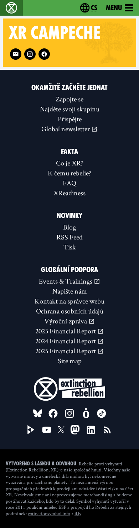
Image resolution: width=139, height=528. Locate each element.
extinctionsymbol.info (49, 513)
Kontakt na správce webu (69, 301)
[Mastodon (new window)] (75, 429)
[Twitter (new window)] (61, 429)
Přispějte (70, 118)
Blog (69, 227)
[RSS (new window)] (107, 430)
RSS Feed (69, 237)
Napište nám (69, 291)
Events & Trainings (66, 281)
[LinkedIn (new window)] (91, 430)
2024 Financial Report (66, 340)
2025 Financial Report (66, 350)
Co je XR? (69, 163)
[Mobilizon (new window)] (86, 413)
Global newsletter (66, 128)
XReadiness (69, 192)
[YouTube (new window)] (46, 430)
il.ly (77, 513)
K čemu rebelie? (69, 173)
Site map (70, 360)
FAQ (69, 183)
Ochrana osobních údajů (69, 311)
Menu (114, 8)
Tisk (69, 247)
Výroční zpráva (66, 321)
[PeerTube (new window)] (31, 429)
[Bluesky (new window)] (37, 413)
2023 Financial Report (66, 331)
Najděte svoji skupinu (69, 108)
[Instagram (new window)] (30, 54)
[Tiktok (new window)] (101, 413)
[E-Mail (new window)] (15, 54)
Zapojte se (69, 99)
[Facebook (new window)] (44, 54)
